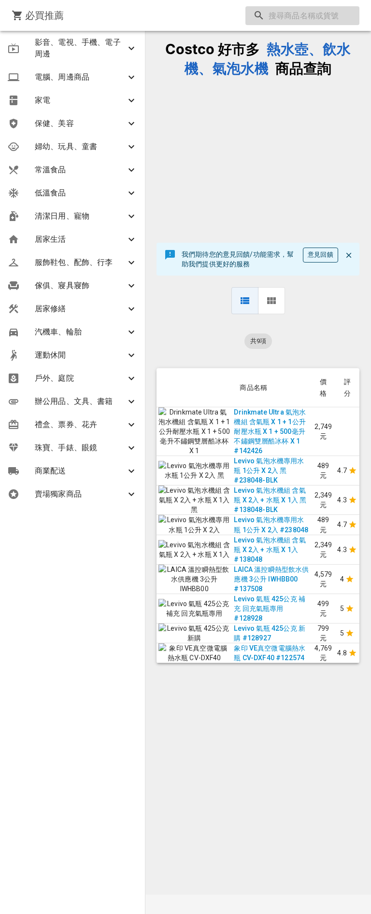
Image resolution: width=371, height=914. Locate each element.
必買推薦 (44, 15)
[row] (244, 300)
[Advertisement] (258, 160)
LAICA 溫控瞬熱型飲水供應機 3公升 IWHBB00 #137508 (271, 579)
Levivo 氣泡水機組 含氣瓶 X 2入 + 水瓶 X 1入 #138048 (269, 549)
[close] (349, 255)
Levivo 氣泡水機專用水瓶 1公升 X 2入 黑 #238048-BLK (269, 470)
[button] (72, 48)
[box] (271, 300)
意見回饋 (321, 254)
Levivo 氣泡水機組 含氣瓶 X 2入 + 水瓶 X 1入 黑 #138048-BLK (270, 499)
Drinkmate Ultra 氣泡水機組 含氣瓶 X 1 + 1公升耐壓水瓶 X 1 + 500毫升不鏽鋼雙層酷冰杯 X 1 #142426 (270, 431)
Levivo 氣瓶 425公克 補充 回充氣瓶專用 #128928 (269, 608)
